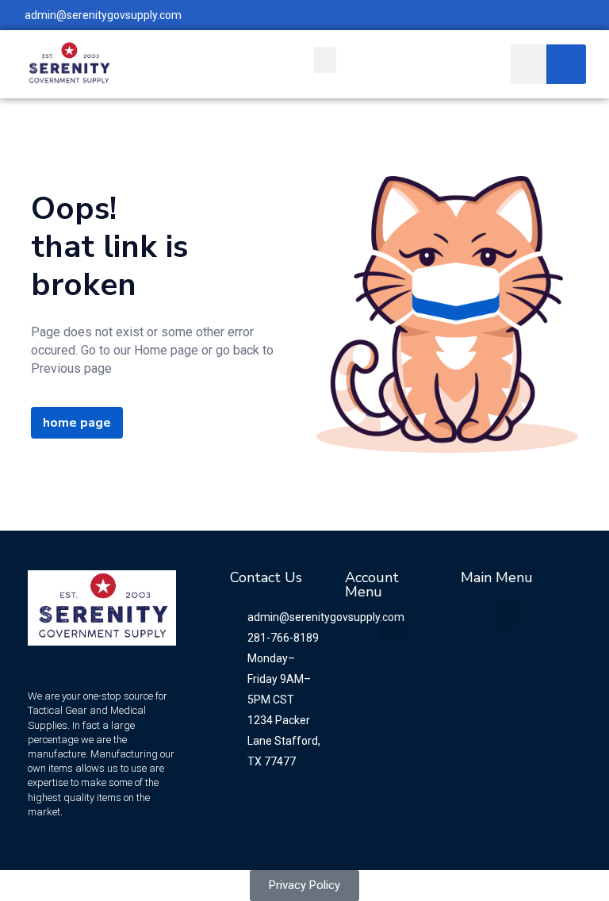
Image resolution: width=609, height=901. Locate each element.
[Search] (566, 64)
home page (77, 422)
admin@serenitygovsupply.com (103, 15)
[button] (325, 60)
